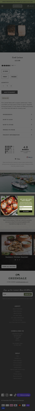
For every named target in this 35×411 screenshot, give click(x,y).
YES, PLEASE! (26, 211)
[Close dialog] (33, 197)
